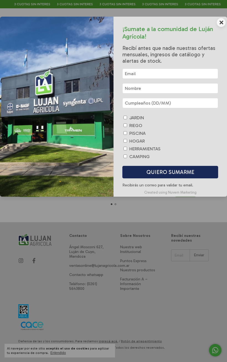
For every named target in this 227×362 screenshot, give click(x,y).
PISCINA (137, 133)
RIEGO (135, 125)
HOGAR (137, 141)
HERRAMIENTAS (145, 148)
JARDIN (136, 117)
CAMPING (139, 156)
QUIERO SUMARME (170, 172)
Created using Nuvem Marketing (170, 192)
